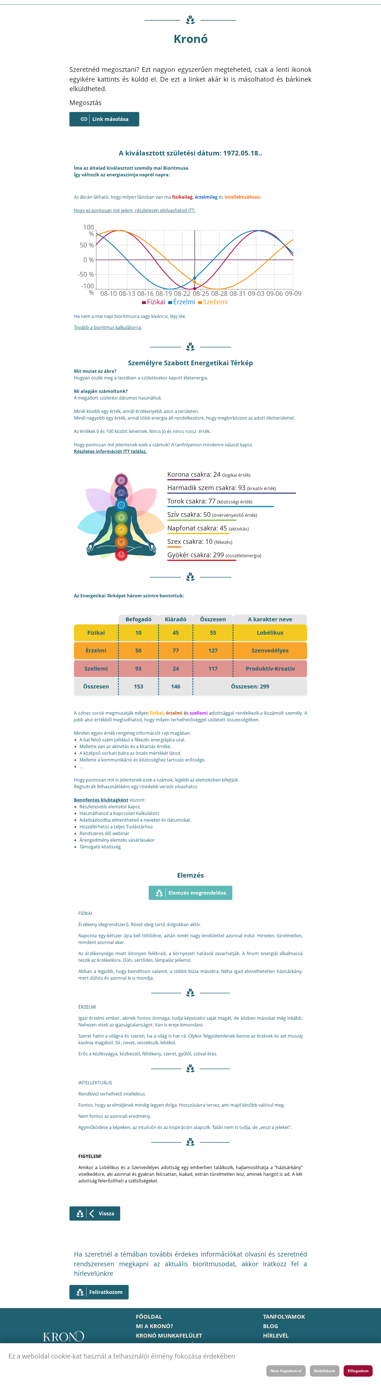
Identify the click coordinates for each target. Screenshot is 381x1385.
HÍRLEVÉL (276, 1335)
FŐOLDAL (149, 1316)
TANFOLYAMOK (284, 1316)
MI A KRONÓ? (154, 1326)
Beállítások (324, 1371)
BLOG (270, 1326)
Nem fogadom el (286, 1371)
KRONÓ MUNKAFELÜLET (169, 1335)
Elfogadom (358, 1371)
